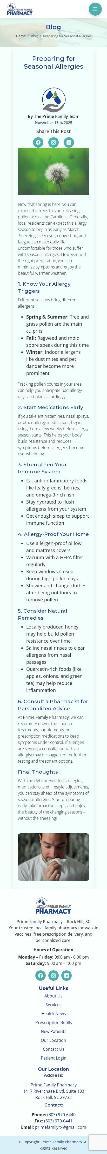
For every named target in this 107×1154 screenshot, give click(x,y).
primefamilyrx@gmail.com (60, 1127)
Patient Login (53, 1058)
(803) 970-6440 (61, 1114)
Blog (34, 36)
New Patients (53, 1031)
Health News (53, 1014)
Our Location (53, 1040)
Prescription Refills (53, 1022)
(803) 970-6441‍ (58, 1121)
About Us (53, 996)
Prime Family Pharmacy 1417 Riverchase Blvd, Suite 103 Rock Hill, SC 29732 (53, 1091)
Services (53, 1005)
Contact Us (53, 1049)
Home (20, 36)
